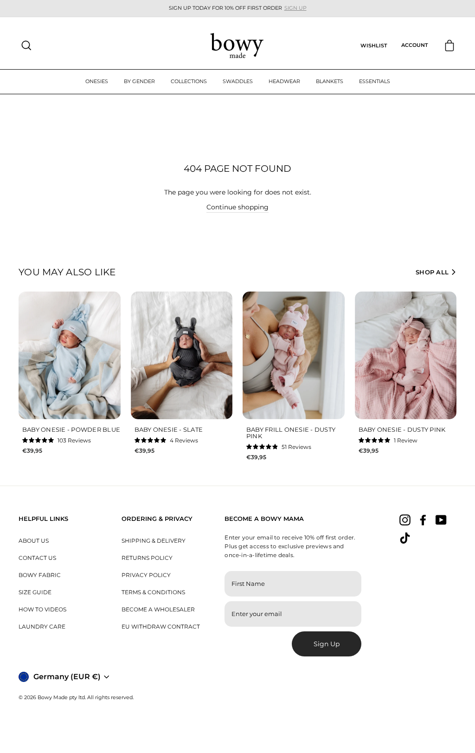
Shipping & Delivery (154, 540)
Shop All (432, 272)
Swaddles (238, 81)
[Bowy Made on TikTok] (405, 538)
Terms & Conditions (153, 592)
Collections (189, 81)
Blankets (329, 81)
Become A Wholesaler (158, 609)
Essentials (374, 81)
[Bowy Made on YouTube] (441, 519)
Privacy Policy (146, 574)
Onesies (96, 81)
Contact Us (37, 557)
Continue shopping (237, 207)
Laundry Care (42, 626)
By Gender (139, 81)
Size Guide (35, 592)
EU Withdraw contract (161, 626)
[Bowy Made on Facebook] (423, 519)
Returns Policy (147, 557)
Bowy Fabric (40, 574)
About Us (34, 540)
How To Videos (42, 609)
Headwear (284, 81)
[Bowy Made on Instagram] (405, 519)
